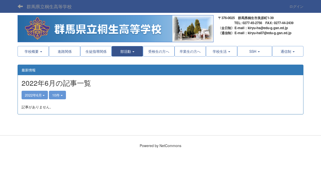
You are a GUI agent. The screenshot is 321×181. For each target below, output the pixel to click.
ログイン (296, 6)
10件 (56, 95)
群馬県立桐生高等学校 (49, 6)
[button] (127, 51)
